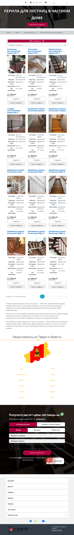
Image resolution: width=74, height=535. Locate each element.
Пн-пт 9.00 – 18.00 (37, 2)
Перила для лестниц (30, 32)
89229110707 (57, 530)
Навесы (10, 498)
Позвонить (40, 419)
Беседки (11, 481)
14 (60, 296)
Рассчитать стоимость (37, 25)
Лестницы (11, 510)
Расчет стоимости (16, 103)
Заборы (10, 492)
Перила (17, 32)
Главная (8, 32)
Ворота (10, 487)
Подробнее (16, 99)
